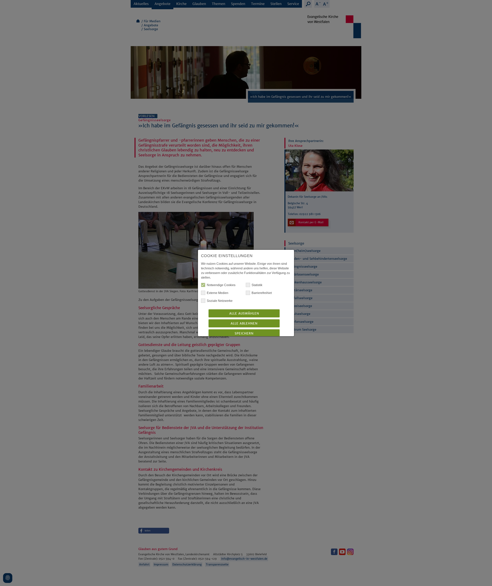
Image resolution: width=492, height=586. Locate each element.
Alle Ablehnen (244, 323)
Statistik (257, 285)
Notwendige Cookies (221, 285)
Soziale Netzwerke (220, 300)
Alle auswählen (244, 313)
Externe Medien (217, 293)
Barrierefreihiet (262, 293)
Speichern (244, 333)
